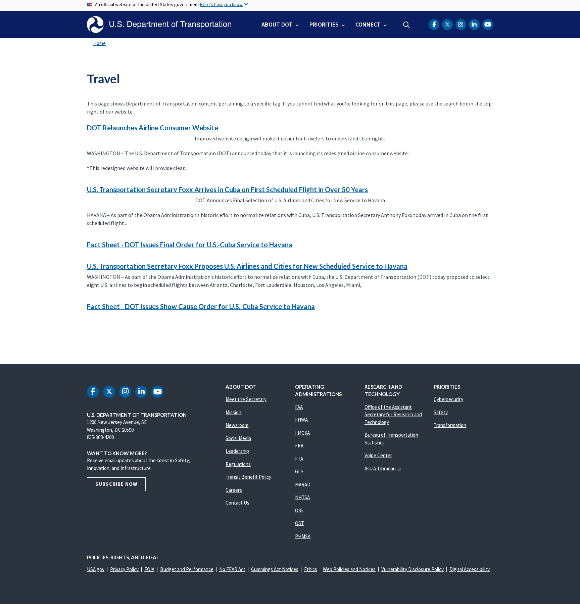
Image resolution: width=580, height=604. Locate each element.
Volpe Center (378, 455)
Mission (233, 412)
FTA (299, 459)
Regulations (238, 464)
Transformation (450, 425)
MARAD (302, 484)
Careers (234, 490)
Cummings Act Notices (274, 569)
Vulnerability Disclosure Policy (412, 569)
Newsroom (237, 425)
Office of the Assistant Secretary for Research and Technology (393, 414)
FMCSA (302, 433)
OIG (299, 510)
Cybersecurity (448, 399)
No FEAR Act (232, 569)
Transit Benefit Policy (248, 477)
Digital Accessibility (469, 569)
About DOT (277, 24)
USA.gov (95, 569)
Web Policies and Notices (349, 569)
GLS (299, 471)
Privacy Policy (124, 569)
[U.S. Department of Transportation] (159, 24)
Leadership (237, 451)
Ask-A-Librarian (380, 468)
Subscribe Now (116, 484)
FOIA (149, 569)
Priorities (324, 24)
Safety (441, 412)
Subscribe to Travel (86, 336)
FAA (299, 407)
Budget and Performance (186, 569)
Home (99, 43)
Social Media (238, 438)
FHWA (301, 420)
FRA (299, 445)
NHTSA (302, 497)
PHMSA (302, 536)
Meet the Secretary (246, 399)
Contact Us (237, 503)
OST (299, 523)
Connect (368, 24)
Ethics (310, 569)
